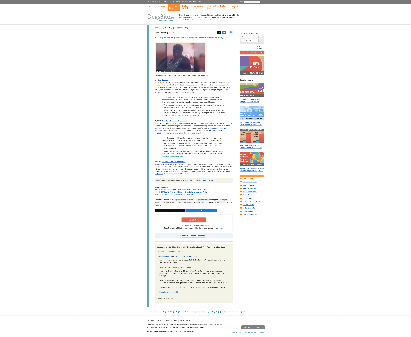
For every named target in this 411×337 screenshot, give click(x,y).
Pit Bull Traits (247, 195)
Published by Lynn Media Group (185, 331)
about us (161, 6)
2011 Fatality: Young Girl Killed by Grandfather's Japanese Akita (184, 192)
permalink (220, 202)
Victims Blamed (161, 80)
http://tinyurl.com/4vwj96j (168, 292)
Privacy (175, 320)
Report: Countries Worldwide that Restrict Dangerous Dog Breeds (252, 169)
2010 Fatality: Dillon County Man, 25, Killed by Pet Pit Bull (180, 194)
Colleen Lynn (200, 202)
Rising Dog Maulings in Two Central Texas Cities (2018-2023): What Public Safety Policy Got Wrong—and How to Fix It (252, 146)
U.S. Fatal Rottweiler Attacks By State (199, 180)
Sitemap (262, 332)
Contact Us (160, 320)
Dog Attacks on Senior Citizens (184, 199)
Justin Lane (159, 174)
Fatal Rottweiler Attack (168, 202)
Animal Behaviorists (250, 182)
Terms (168, 320)
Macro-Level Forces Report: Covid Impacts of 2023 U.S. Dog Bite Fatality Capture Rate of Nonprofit (251, 123)
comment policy (176, 251)
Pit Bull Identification (250, 192)
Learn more (254, 33)
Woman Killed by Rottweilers (173, 162)
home (150, 6)
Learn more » (218, 228)
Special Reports (248, 211)
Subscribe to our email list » (193, 236)
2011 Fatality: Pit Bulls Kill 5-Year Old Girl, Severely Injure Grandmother (186, 190)
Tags (187, 28)
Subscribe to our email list (253, 327)
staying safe (235, 7)
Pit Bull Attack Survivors (251, 201)
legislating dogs (211, 7)
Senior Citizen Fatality (185, 202)
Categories (179, 28)
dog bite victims (223, 7)
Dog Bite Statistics (249, 188)
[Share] (224, 32)
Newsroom (150, 320)
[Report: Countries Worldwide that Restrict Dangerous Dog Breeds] (252, 159)
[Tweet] (219, 32)
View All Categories (250, 214)
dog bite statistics (186, 7)
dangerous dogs (198, 7)
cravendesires (164, 256)
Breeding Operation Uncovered (174, 121)
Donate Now (194, 220)
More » (219, 20)
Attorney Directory (186, 320)
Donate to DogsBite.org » (252, 52)
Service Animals (248, 205)
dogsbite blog (173, 7)
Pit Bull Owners (248, 198)
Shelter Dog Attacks (250, 208)
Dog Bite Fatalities (202, 199)
